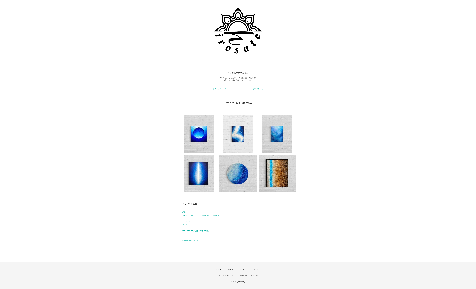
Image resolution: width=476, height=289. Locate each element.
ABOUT (231, 270)
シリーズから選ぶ (188, 215)
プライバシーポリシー (225, 276)
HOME (218, 270)
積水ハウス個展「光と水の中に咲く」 (196, 231)
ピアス (184, 225)
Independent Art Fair (190, 240)
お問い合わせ (258, 89)
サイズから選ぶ (204, 215)
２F (189, 234)
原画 (184, 212)
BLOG (242, 270)
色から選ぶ (217, 215)
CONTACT (256, 270)
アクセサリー (187, 221)
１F (183, 234)
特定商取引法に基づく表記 (249, 276)
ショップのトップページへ (218, 89)
